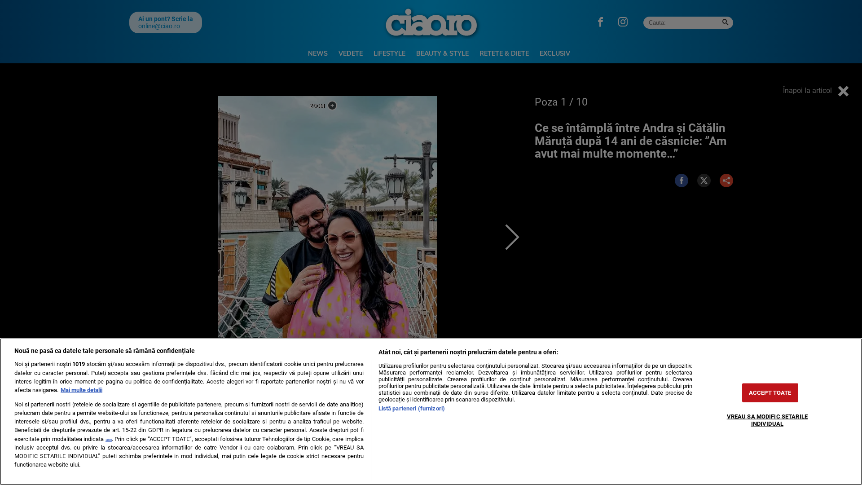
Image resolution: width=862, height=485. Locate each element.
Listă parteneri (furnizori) (411, 408)
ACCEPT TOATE (770, 392)
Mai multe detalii (81, 390)
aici (109, 439)
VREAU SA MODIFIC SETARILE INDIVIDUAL (767, 420)
